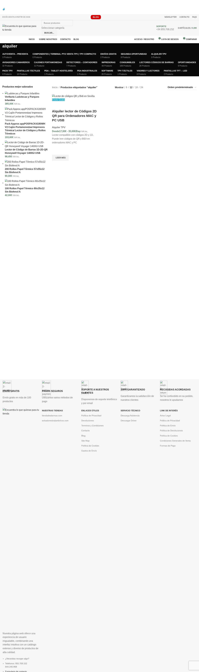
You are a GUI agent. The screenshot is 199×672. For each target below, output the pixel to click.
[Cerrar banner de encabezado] (3, 3)
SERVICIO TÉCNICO (130, 410)
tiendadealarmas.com (52, 415)
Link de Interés (169, 410)
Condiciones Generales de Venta (175, 441)
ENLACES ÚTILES (90, 410)
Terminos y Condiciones (92, 425)
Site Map (85, 441)
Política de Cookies (90, 446)
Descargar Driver (129, 420)
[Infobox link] (99, 28)
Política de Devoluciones (171, 430)
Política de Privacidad (91, 415)
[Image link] (21, 518)
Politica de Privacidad (170, 420)
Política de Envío (168, 425)
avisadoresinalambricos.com (55, 420)
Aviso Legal (165, 415)
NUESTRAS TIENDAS (52, 410)
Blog (83, 436)
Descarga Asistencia (130, 415)
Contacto (85, 430)
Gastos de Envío (89, 451)
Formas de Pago (168, 446)
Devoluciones (87, 420)
